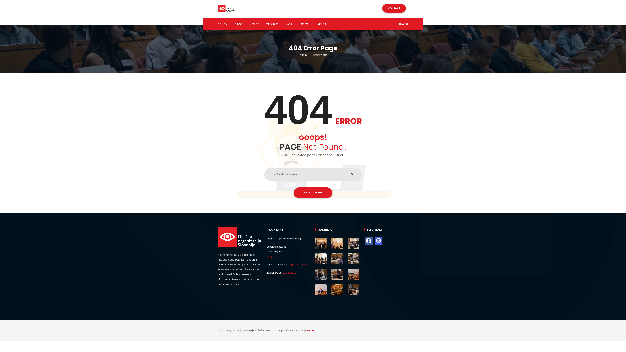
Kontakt (394, 8)
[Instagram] (378, 241)
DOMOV (222, 24)
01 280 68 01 (290, 272)
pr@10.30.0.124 (297, 264)
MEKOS (322, 24)
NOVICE (254, 24)
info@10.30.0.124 (276, 256)
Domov (303, 54)
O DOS (238, 24)
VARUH (290, 24)
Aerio (310, 330)
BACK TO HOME (313, 192)
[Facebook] (369, 241)
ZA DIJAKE (272, 24)
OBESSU (305, 24)
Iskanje (403, 24)
